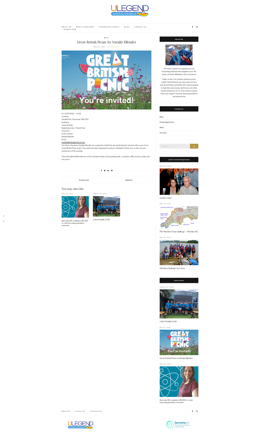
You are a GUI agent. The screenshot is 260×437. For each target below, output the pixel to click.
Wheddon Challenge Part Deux (172, 268)
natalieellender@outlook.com (73, 142)
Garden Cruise (166, 198)
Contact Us (80, 411)
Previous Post (84, 180)
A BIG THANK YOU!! (101, 220)
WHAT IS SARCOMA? (85, 27)
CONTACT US (140, 27)
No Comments (113, 47)
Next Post (129, 180)
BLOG (126, 27)
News (106, 37)
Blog (161, 117)
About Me (66, 411)
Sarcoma (163, 133)
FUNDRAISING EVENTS (109, 27)
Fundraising (96, 411)
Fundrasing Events (167, 122)
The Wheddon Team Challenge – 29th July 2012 (179, 232)
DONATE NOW (70, 29)
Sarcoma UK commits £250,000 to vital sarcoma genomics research (75, 223)
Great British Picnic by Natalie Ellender (176, 358)
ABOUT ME (67, 27)
